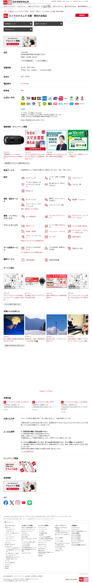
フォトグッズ (8, 564)
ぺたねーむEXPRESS (10, 562)
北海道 (32, 11)
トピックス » (41, 548)
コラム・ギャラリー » (61, 525)
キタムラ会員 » (76, 533)
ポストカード (8, 542)
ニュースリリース (19, 576)
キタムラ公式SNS (26, 546)
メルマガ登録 (85, 1)
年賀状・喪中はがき (10, 544)
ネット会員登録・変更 (75, 1)
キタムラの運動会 (59, 537)
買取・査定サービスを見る (29, 209)
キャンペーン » (42, 544)
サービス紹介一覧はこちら (12, 304)
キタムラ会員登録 (76, 535)
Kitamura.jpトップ (9, 522)
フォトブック (8, 535)
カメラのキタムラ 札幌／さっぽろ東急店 (75, 402)
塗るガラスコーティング (27, 531)
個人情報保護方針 (8, 576)
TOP (5, 11)
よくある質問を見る (27, 451)
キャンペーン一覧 (42, 546)
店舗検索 (10, 11)
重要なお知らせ (41, 550)
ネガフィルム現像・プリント (12, 533)
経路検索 (81, 15)
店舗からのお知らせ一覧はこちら (14, 345)
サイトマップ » (76, 543)
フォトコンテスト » (60, 546)
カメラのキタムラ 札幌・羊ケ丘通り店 (18, 402)
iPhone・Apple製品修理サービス (29, 527)
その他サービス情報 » (27, 525)
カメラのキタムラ (76, 527)
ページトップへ (84, 574)
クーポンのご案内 (26, 544)
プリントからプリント (11, 555)
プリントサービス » (10, 525)
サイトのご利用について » (79, 545)
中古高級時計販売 (43, 533)
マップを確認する (27, 60)
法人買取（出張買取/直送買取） (46, 538)
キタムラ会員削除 (76, 539)
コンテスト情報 (58, 548)
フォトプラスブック (10, 537)
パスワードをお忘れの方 (78, 540)
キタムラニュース (42, 542)
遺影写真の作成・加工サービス (13, 557)
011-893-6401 (25, 83)
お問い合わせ (66, 1)
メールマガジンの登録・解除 (28, 542)
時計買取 (41, 535)
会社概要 (54, 1)
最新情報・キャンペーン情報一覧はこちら (17, 163)
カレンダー (7, 560)
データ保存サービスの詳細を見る (31, 252)
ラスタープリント (10, 531)
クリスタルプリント (10, 529)
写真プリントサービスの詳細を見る (32, 240)
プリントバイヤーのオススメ (44, 540)
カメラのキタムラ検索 (21, 11)
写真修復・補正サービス (11, 559)
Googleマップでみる (46, 391)
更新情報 (40, 555)
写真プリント (8, 527)
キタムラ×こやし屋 (26, 553)
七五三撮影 (24, 537)
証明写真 (7, 566)
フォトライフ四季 (59, 541)
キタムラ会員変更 (76, 537)
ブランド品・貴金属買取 (44, 537)
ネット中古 (41, 531)
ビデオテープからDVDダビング (13, 548)
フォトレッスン (58, 539)
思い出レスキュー (9, 546)
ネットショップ (41, 527)
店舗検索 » (74, 525)
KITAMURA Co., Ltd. (12, 580)
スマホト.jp (24, 533)
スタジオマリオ (26, 535)
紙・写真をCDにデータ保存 (12, 553)
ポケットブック (9, 538)
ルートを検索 (41, 60)
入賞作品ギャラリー (59, 550)
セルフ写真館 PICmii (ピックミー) (29, 547)
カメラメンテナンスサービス (28, 529)
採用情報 (59, 1)
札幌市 (38, 11)
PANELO (7, 568)
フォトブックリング (10, 540)
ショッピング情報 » (43, 525)
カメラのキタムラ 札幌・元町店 (45, 402)
